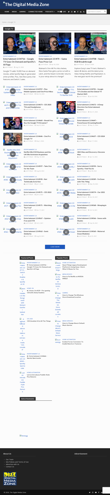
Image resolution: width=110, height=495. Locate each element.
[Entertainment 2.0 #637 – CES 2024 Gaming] (66, 136)
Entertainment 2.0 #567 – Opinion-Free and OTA (37, 219)
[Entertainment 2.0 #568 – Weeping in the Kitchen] (66, 206)
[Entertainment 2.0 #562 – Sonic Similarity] (12, 230)
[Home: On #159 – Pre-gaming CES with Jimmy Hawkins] (22, 301)
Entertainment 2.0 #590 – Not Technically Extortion (35, 180)
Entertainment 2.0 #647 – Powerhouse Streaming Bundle (89, 121)
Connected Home (35, 12)
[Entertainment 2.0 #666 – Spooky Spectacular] (22, 361)
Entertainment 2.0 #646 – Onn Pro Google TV (37, 137)
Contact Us (10, 467)
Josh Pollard (8, 67)
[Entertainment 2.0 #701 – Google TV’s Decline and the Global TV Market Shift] (66, 91)
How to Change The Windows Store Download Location (73, 296)
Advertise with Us (12, 464)
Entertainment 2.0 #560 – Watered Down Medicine (91, 232)
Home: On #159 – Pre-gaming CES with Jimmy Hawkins (38, 291)
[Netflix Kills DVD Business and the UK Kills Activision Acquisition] (12, 154)
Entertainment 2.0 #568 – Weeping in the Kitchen (91, 206)
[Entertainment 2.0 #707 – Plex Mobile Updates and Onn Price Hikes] (12, 91)
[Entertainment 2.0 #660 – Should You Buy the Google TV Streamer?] (12, 123)
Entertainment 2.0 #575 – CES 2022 (37, 192)
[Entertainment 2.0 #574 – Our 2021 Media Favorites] (66, 193)
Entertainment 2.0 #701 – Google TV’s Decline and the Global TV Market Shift (90, 91)
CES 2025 (30, 319)
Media (14, 12)
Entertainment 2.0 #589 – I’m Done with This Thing (90, 180)
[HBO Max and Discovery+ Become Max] (66, 151)
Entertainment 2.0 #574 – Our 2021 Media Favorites (91, 193)
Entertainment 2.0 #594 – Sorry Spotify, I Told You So (89, 167)
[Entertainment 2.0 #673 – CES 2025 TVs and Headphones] (12, 105)
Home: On (30, 288)
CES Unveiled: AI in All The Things (39, 321)
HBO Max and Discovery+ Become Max (91, 153)
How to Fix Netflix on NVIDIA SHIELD (72, 277)
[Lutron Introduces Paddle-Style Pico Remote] (22, 382)
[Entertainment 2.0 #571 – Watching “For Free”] (12, 206)
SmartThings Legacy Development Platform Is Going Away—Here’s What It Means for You (74, 267)
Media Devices (67, 274)
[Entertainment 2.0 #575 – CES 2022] (12, 191)
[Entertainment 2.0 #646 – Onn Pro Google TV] (12, 139)
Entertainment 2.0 (9, 56)
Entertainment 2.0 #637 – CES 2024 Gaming (91, 137)
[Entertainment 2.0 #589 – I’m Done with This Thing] (66, 180)
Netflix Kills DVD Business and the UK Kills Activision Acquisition (37, 153)
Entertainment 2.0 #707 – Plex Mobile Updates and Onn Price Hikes (38, 90)
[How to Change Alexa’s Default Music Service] (58, 328)
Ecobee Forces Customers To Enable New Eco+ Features (72, 343)
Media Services (67, 321)
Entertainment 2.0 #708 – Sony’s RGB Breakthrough (89, 60)
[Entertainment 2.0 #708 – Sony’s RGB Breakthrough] (90, 43)
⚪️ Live (63, 12)
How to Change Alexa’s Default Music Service (73, 324)
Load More (55, 247)
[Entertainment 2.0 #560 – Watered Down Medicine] (66, 232)
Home (7, 12)
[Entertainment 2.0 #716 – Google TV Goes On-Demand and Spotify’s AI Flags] (19, 43)
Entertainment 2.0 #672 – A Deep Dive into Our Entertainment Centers (90, 107)
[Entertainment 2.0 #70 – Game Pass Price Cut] (55, 43)
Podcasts (49, 12)
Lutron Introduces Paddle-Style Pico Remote (38, 376)
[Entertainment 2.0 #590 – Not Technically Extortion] (12, 180)
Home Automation (33, 372)
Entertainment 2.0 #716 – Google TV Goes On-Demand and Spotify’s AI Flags (19, 62)
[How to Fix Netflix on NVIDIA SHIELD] (58, 281)
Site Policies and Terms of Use (17, 462)
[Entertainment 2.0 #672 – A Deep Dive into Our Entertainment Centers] (66, 107)
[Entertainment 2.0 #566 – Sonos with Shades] (66, 219)
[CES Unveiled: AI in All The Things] (22, 334)
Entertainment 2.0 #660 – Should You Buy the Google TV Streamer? (38, 121)
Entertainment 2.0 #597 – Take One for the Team (38, 167)
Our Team (9, 459)
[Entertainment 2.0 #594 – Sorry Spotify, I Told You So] (66, 166)
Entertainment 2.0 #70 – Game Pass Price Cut (53, 60)
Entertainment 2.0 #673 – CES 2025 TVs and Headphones (37, 106)
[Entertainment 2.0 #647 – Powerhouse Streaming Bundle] (66, 121)
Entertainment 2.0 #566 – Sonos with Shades (91, 219)
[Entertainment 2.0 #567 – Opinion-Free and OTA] (12, 219)
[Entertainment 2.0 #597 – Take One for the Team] (12, 166)
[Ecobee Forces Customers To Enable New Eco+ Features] (58, 341)
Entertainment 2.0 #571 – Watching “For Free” (38, 206)
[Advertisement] (71, 410)
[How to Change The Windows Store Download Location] (58, 305)
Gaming (22, 12)
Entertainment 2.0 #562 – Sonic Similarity (36, 232)
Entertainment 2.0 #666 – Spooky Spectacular (37, 357)
